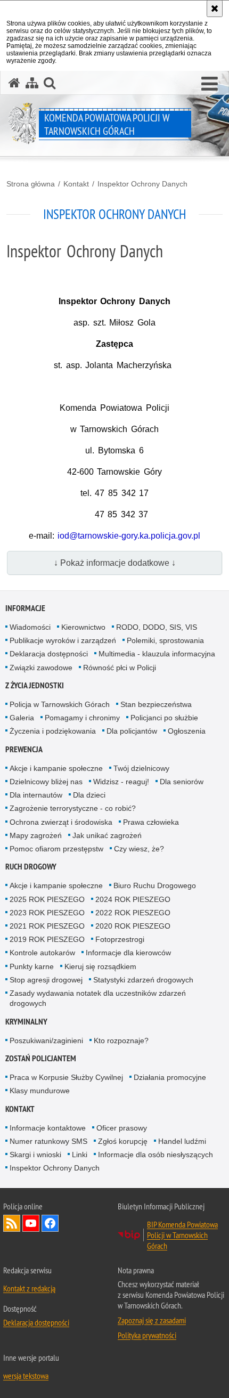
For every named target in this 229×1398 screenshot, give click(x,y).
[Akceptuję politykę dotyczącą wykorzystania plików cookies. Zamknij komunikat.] (215, 8)
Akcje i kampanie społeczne (56, 768)
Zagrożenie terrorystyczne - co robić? (73, 808)
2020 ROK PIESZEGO (132, 926)
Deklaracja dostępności (49, 653)
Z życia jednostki (34, 685)
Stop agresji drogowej (46, 980)
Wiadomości (30, 627)
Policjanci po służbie (164, 717)
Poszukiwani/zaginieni (46, 1040)
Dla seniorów (181, 781)
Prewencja (24, 749)
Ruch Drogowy (30, 866)
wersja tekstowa (25, 1375)
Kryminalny (26, 1021)
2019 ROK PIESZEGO (47, 939)
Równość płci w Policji (119, 667)
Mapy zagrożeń (36, 835)
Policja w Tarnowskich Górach (60, 704)
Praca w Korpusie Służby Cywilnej (66, 1077)
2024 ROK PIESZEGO (132, 899)
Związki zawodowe (41, 667)
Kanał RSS (11, 1223)
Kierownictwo (83, 627)
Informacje (25, 608)
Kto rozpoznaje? (121, 1040)
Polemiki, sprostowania (165, 640)
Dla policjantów (132, 731)
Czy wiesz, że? (139, 848)
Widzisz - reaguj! (121, 781)
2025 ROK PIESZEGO (47, 899)
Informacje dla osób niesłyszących (155, 1154)
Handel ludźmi (182, 1141)
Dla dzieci (89, 795)
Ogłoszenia (187, 731)
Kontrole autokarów (42, 952)
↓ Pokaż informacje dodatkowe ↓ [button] (115, 562)
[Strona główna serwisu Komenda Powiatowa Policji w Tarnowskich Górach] (14, 83)
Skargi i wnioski (35, 1154)
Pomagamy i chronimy (82, 717)
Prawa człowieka (151, 822)
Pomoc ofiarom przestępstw (56, 848)
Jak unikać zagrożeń (107, 835)
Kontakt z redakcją (29, 1288)
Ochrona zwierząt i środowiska (61, 822)
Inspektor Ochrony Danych (142, 184)
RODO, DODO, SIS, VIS (156, 627)
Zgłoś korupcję (123, 1141)
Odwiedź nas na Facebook (50, 1223)
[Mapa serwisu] (32, 83)
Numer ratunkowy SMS (48, 1141)
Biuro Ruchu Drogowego (154, 885)
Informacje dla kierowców (128, 952)
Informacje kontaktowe (48, 1128)
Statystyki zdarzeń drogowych (143, 980)
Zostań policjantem (40, 1058)
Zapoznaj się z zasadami (152, 1320)
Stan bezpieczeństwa (156, 704)
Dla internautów (36, 795)
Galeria (22, 717)
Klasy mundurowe (40, 1090)
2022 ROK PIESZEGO (132, 912)
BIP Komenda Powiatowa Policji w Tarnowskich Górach (182, 1235)
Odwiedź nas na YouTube (30, 1223)
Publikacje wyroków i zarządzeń (63, 640)
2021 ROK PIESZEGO (47, 926)
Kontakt (76, 184)
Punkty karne (32, 966)
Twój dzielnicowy (141, 768)
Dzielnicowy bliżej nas (46, 781)
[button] (209, 84)
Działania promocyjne (170, 1077)
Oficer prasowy (121, 1128)
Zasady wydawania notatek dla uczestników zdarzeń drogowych (98, 998)
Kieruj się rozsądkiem (100, 966)
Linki (79, 1154)
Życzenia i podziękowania (53, 731)
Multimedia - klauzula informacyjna (157, 653)
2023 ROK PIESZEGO (47, 912)
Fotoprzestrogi (119, 939)
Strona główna (30, 184)
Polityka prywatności (147, 1335)
